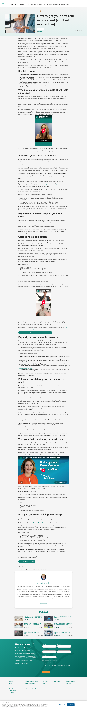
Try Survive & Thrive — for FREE (27, 561)
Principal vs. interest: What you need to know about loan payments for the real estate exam (63, 632)
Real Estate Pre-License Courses (31, 681)
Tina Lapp (27, 627)
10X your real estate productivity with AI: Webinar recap (62, 617)
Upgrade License (56, 4)
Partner (67, 4)
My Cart (78, 3)
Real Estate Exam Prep (29, 686)
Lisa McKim (40, 31)
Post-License (33, 4)
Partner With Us (12, 686)
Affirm (10, 683)
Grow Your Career (36, 10)
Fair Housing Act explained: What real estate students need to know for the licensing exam (33, 632)
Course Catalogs (12, 694)
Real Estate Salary (26, 10)
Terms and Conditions (70, 681)
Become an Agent (16, 10)
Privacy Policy (68, 683)
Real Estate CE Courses (29, 685)
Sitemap (10, 695)
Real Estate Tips (41, 28)
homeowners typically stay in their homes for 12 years (50, 184)
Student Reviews (12, 690)
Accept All (70, 704)
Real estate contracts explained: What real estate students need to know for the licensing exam (32, 624)
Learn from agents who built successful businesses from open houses (35, 332)
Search (42, 11)
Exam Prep (28, 4)
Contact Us (84, 0)
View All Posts (43, 602)
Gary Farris (27, 619)
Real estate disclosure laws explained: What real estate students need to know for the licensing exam (63, 624)
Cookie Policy (68, 686)
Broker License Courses (30, 683)
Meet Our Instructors (13, 685)
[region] (43, 705)
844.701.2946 (45, 681)
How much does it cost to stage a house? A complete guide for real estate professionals (33, 617)
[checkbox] (57, 664)
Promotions (11, 692)
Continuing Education (41, 4)
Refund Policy (68, 685)
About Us (11, 681)
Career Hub (8, 10)
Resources (63, 4)
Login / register (57, 681)
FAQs (44, 685)
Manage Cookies (69, 689)
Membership (49, 4)
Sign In (83, 3)
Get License (22, 4)
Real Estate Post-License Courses (31, 688)
